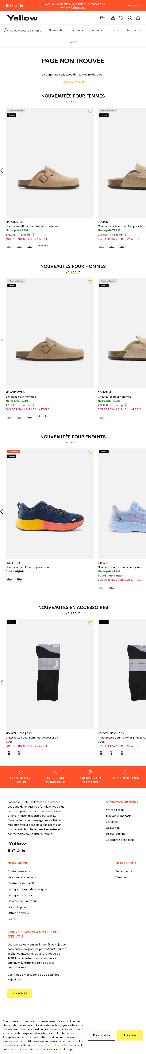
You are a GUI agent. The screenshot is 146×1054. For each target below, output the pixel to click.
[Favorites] (121, 18)
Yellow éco (113, 828)
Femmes (77, 30)
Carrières (112, 822)
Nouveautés (56, 30)
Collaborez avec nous (120, 840)
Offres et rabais (18, 913)
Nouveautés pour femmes (73, 96)
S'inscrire (121, 877)
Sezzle (12, 919)
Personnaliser (101, 1035)
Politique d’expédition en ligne (27, 889)
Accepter (130, 1035)
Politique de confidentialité (52, 1045)
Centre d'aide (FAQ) (21, 883)
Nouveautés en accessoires (73, 607)
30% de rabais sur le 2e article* (65, 4)
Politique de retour (20, 895)
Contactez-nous (19, 871)
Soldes (73, 42)
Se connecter (124, 871)
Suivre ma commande (22, 877)
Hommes (96, 30)
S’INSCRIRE (19, 993)
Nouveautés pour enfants (73, 437)
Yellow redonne (115, 834)
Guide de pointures (20, 907)
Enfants (114, 30)
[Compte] (112, 18)
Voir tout (73, 101)
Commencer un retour (22, 901)
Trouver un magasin (118, 816)
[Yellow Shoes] (22, 18)
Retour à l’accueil (73, 82)
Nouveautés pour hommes (73, 266)
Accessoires (134, 30)
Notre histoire (115, 810)
